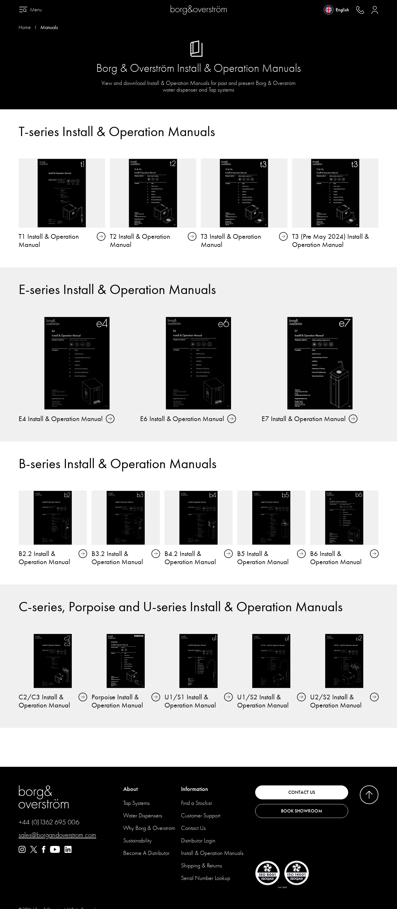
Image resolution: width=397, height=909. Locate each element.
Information (194, 789)
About (130, 789)
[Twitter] (33, 851)
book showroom (301, 811)
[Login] (374, 10)
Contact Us (193, 828)
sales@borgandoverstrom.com (57, 835)
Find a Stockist (196, 803)
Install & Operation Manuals (212, 853)
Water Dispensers (142, 815)
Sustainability (137, 840)
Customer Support (200, 815)
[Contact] (360, 10)
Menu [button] (36, 10)
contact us (301, 792)
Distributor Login (198, 840)
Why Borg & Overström (149, 828)
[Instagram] (22, 851)
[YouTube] (55, 851)
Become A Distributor (146, 853)
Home (25, 27)
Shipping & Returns (201, 865)
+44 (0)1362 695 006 (49, 822)
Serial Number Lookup (205, 878)
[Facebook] (43, 851)
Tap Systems (136, 803)
